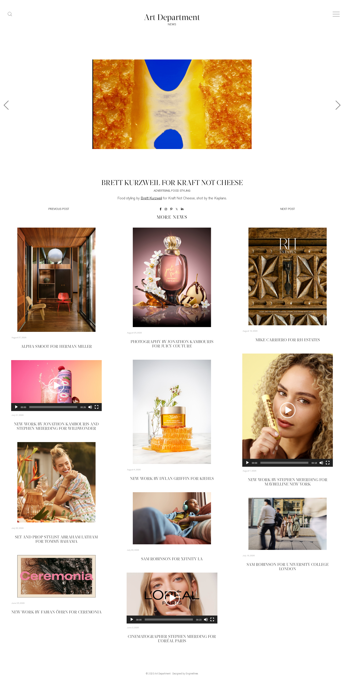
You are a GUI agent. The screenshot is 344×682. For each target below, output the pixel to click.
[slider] (284, 463)
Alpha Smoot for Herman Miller (56, 347)
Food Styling (180, 190)
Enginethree (192, 673)
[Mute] (321, 463)
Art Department (163, 673)
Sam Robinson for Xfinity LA (172, 559)
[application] (287, 410)
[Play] (247, 463)
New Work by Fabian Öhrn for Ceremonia (56, 612)
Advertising (162, 190)
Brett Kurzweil (151, 198)
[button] (288, 410)
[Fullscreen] (328, 463)
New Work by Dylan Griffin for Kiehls (172, 479)
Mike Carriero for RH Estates (287, 340)
